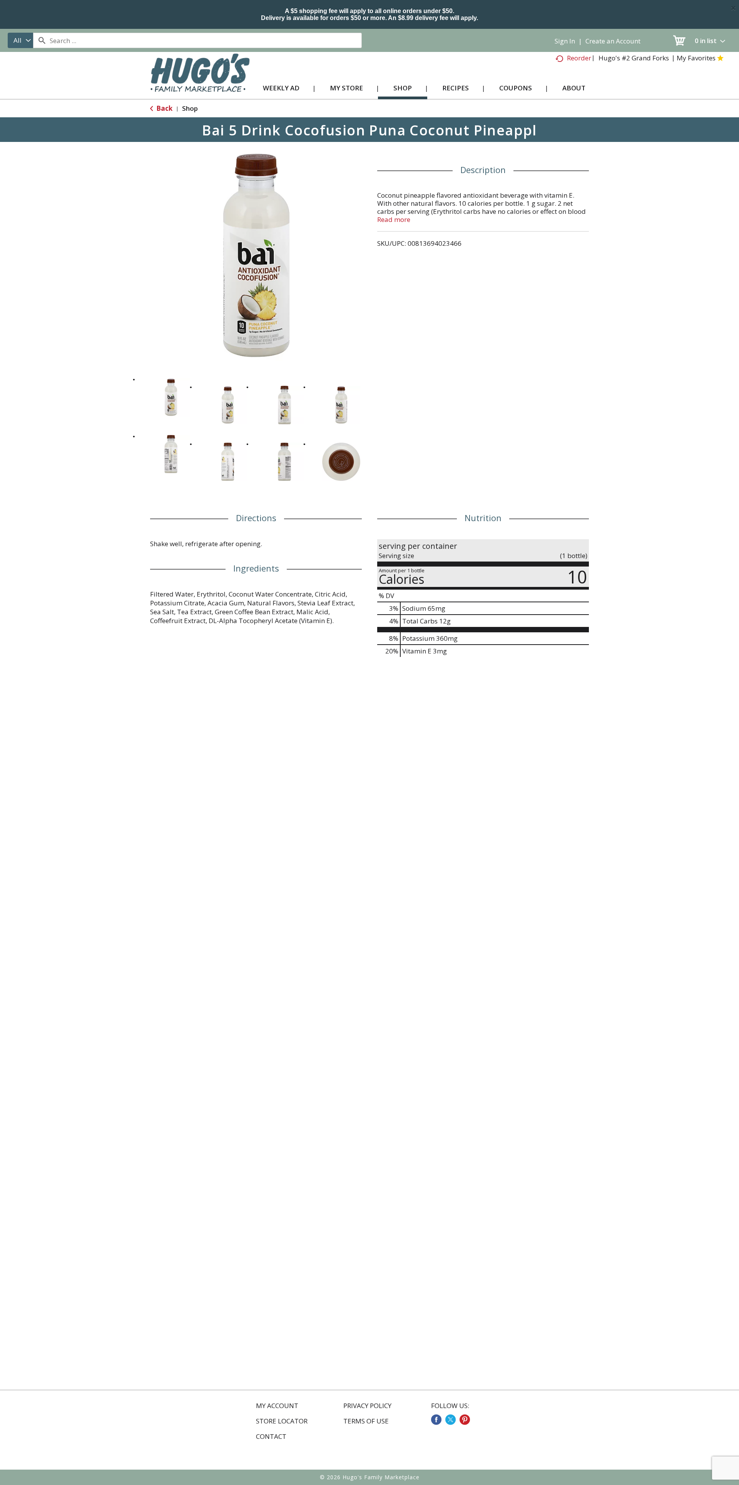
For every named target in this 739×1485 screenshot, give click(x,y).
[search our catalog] (41, 40)
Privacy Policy (367, 1406)
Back (163, 108)
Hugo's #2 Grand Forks (634, 57)
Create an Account (612, 41)
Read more (393, 219)
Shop (190, 108)
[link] (436, 1419)
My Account (277, 1406)
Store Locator (282, 1421)
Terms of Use (366, 1421)
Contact (271, 1436)
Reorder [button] (579, 57)
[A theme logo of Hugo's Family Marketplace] (200, 80)
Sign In (565, 41)
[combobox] (20, 40)
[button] (171, 397)
